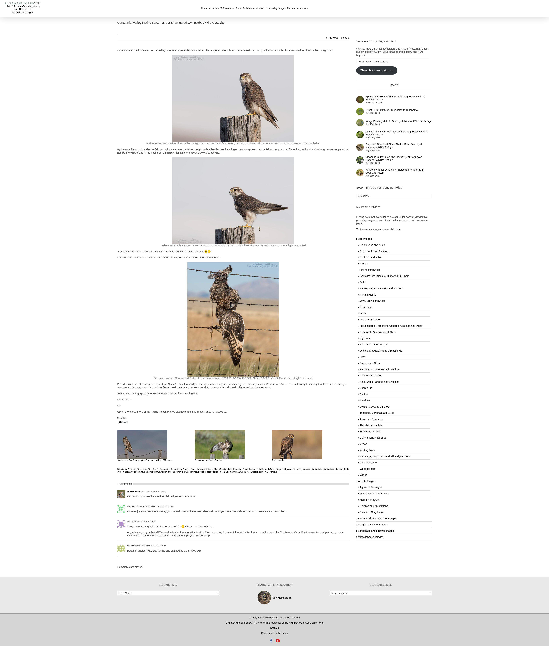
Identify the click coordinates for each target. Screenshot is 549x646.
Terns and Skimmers (371, 419)
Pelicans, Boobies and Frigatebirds (379, 369)
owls (186, 472)
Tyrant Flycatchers (370, 431)
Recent (394, 85)
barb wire (306, 469)
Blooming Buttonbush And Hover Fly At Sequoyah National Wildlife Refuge (394, 158)
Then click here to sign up (376, 70)
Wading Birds (367, 450)
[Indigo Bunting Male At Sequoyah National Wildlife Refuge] (360, 120)
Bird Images (365, 238)
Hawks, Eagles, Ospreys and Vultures (381, 288)
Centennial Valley (205, 469)
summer (246, 472)
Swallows (365, 400)
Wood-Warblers (368, 462)
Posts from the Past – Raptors (208, 460)
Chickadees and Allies (372, 245)
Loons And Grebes (370, 319)
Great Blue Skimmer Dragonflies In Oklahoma (392, 110)
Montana (237, 469)
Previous (333, 37)
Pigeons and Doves (371, 375)
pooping (202, 472)
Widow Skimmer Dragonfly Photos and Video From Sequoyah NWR (395, 171)
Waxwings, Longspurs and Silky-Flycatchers (385, 456)
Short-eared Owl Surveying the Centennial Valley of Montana (144, 460)
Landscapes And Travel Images (376, 530)
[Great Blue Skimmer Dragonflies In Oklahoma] (360, 109)
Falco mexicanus (152, 472)
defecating (138, 472)
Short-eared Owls (266, 469)
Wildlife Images (366, 481)
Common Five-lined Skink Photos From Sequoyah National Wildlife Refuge (394, 146)
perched (193, 472)
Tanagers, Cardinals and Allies (377, 412)
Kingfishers (366, 307)
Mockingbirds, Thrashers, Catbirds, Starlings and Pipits (391, 325)
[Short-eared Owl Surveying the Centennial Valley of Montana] (154, 444)
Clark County (220, 469)
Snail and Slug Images (372, 512)
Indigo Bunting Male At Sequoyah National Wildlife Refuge (399, 121)
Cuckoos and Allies (370, 257)
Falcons (364, 263)
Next (344, 37)
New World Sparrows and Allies (378, 332)
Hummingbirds (368, 294)
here (126, 411)
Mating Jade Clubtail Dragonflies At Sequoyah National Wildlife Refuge (397, 133)
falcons (171, 472)
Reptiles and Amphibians (374, 506)
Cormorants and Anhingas (374, 251)
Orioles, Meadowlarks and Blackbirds (381, 350)
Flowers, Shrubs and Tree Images (377, 518)
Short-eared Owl (233, 472)
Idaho (229, 469)
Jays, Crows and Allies (372, 300)
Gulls (363, 282)
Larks (363, 313)
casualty (128, 472)
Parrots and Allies (370, 363)
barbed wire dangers (333, 469)
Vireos (363, 444)
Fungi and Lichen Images (372, 524)
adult (284, 469)
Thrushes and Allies (371, 425)
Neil (128, 521)
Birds (193, 469)
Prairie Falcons (250, 469)
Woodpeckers (367, 468)
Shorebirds (366, 388)
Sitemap (274, 628)
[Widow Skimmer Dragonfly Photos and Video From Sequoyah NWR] (360, 170)
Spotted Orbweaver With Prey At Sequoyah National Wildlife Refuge (395, 98)
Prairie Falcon (218, 472)
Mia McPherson (127, 469)
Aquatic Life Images (371, 487)
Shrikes (364, 394)
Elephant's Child (133, 491)
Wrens (363, 475)
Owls (362, 357)
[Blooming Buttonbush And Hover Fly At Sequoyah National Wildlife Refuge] (360, 157)
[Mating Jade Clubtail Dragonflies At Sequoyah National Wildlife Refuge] (360, 132)
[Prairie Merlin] (309, 444)
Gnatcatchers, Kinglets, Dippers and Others (384, 276)
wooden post (257, 472)
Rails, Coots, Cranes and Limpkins (379, 381)
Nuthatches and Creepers (374, 344)
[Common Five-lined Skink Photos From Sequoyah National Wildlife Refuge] (360, 145)
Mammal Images (369, 499)
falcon (164, 472)
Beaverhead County (180, 469)
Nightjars (365, 338)
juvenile (179, 472)
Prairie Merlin (278, 460)
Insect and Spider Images (374, 493)
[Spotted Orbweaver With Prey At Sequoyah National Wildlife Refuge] (360, 97)
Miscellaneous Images (370, 537)
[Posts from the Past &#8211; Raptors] (232, 444)
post (209, 472)
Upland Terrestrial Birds (373, 437)
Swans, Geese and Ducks (374, 406)
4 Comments (271, 472)
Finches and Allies (370, 269)
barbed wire (317, 469)
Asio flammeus (294, 469)
